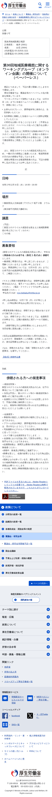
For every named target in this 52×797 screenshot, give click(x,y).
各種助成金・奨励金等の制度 (18, 529)
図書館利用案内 (11, 677)
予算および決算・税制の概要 (18, 558)
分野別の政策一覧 (13, 514)
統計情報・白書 (10, 639)
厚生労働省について (12, 632)
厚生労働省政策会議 (14, 573)
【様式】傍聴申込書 (11, 357)
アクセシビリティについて (39, 745)
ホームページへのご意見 (14, 760)
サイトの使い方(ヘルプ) (13, 752)
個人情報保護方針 (37, 735)
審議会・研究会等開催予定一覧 (18, 543)
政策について (9, 624)
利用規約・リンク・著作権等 (14, 737)
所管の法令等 (9, 647)
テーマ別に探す (10, 609)
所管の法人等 (10, 672)
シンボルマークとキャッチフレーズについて (14, 745)
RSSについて (35, 751)
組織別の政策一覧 (13, 522)
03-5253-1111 (27, 786)
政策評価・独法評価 (14, 565)
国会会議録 (10, 551)
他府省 (7, 667)
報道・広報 (8, 617)
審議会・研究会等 (13, 536)
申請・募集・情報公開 (13, 654)
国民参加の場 (26, 600)
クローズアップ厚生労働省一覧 (18, 681)
